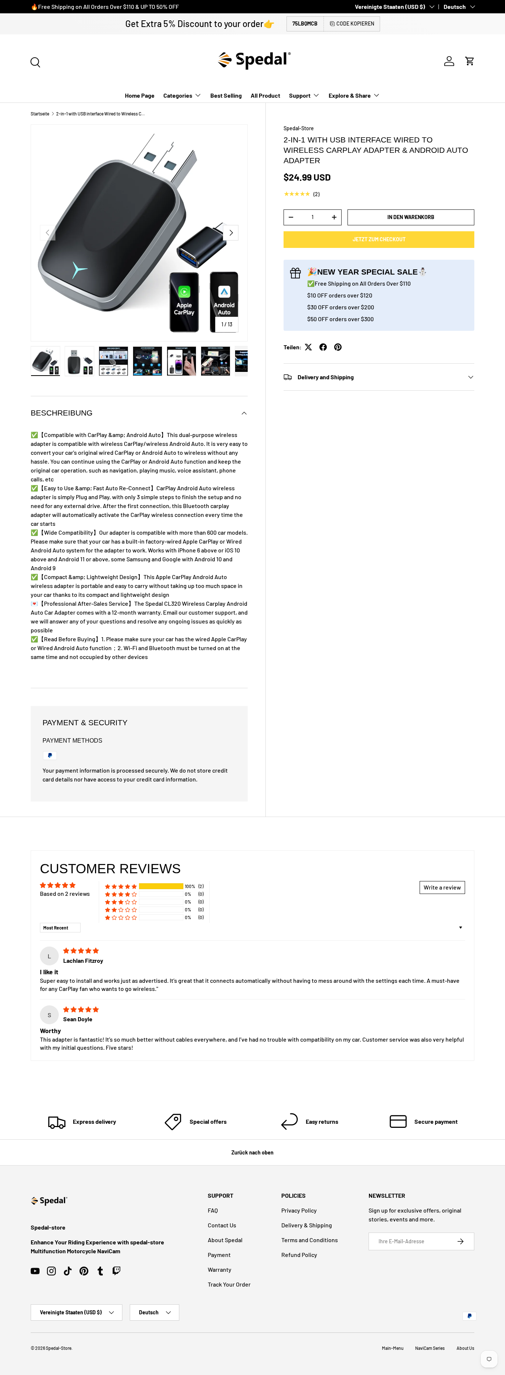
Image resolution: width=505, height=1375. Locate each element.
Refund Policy (299, 1254)
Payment (219, 1254)
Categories (177, 95)
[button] (470, 61)
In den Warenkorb (410, 217)
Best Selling (226, 95)
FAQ (213, 1210)
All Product (265, 95)
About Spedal (225, 1239)
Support (300, 95)
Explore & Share (350, 95)
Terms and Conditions (309, 1239)
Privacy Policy (299, 1210)
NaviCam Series (430, 1348)
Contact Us (222, 1224)
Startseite (40, 113)
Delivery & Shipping (306, 1224)
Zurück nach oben (252, 1152)
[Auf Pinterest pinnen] (338, 347)
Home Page (140, 95)
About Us (465, 1348)
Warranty (219, 1269)
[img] (81, 950)
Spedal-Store (299, 128)
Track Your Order (229, 1284)
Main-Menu (392, 1348)
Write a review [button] (442, 887)
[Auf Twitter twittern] (308, 347)
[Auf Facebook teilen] (323, 347)
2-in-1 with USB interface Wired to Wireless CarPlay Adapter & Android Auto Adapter (100, 113)
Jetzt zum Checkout (379, 239)
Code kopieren (355, 23)
